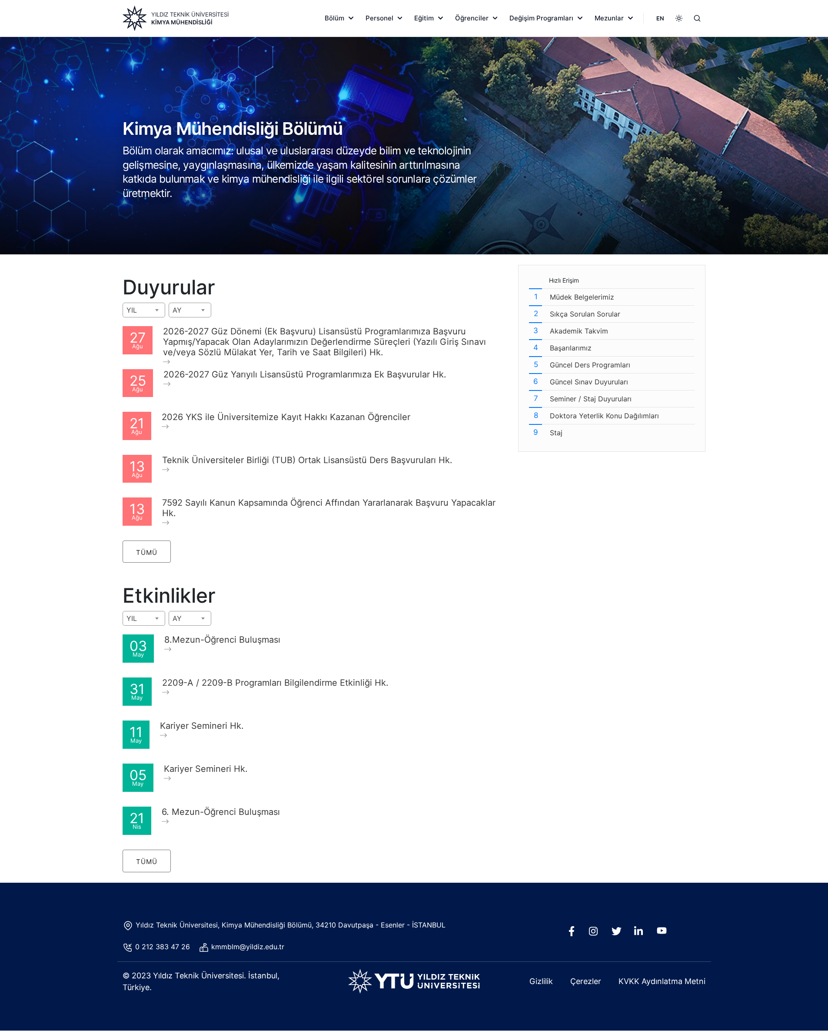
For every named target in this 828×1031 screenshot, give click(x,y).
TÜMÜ (146, 552)
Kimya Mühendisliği (182, 22)
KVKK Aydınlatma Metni (662, 981)
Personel (379, 18)
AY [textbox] (177, 310)
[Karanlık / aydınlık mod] (679, 18)
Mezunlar (609, 18)
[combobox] (144, 310)
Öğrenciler (472, 18)
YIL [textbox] (131, 310)
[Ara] (697, 18)
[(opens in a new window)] (573, 933)
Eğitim (424, 18)
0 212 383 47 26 (163, 946)
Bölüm (334, 18)
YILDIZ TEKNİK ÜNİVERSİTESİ (190, 14)
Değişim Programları (541, 18)
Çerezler (585, 981)
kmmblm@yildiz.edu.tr (248, 946)
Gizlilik (541, 981)
